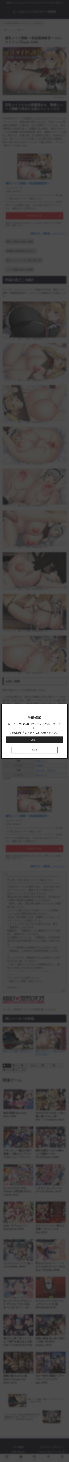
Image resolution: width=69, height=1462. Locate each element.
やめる (34, 750)
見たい (34, 739)
